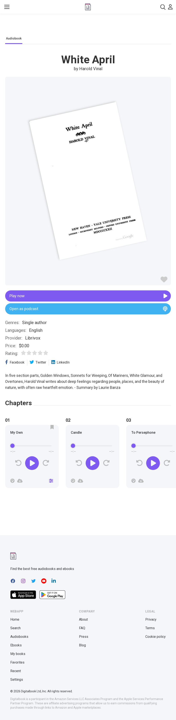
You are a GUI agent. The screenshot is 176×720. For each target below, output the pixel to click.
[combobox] (162, 7)
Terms (150, 628)
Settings (16, 680)
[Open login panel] (170, 7)
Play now (17, 296)
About (83, 619)
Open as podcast (23, 308)
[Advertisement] (88, 26)
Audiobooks (19, 637)
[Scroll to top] (165, 709)
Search (15, 628)
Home (14, 619)
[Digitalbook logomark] (13, 555)
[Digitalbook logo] (88, 6)
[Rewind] (18, 463)
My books (17, 654)
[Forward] (45, 463)
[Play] (32, 463)
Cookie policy (155, 637)
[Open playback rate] (12, 481)
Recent (15, 671)
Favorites (17, 662)
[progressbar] (32, 446)
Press (83, 637)
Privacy (150, 619)
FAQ (82, 628)
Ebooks (16, 645)
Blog (82, 645)
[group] (32, 458)
